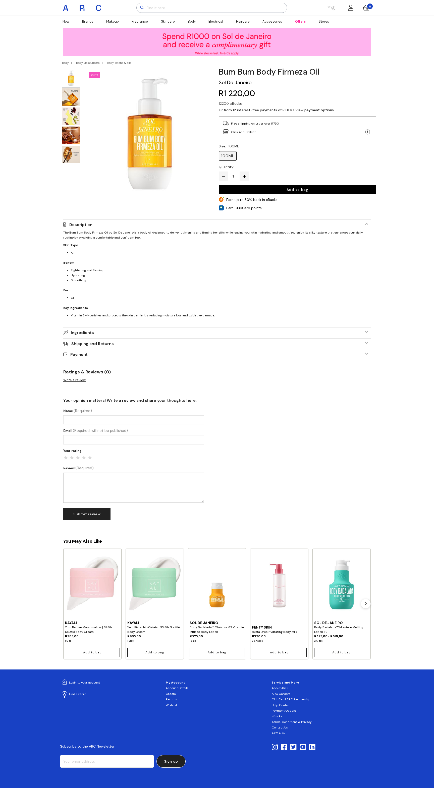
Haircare (243, 21)
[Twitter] (293, 747)
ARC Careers (281, 694)
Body (192, 21)
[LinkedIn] (312, 747)
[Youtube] (303, 747)
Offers (300, 21)
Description (80, 224)
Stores (324, 21)
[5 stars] (89, 457)
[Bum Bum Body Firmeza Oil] (149, 132)
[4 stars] (83, 457)
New (66, 21)
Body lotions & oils (119, 63)
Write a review (74, 380)
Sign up (171, 761)
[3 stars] (77, 457)
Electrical (215, 21)
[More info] (368, 132)
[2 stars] (71, 457)
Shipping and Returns (92, 343)
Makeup (112, 21)
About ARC (280, 688)
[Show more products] (366, 604)
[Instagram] (275, 747)
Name (77, 411)
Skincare (168, 21)
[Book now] (331, 8)
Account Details (177, 688)
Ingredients (82, 332)
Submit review (86, 514)
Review (78, 468)
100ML (227, 155)
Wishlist (171, 705)
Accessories (272, 21)
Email (95, 430)
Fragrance (140, 21)
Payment (79, 354)
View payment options (314, 110)
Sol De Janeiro (235, 82)
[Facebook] (284, 747)
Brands (87, 21)
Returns (171, 699)
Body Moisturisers (87, 63)
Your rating (72, 451)
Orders (171, 694)
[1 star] (65, 457)
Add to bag (297, 189)
